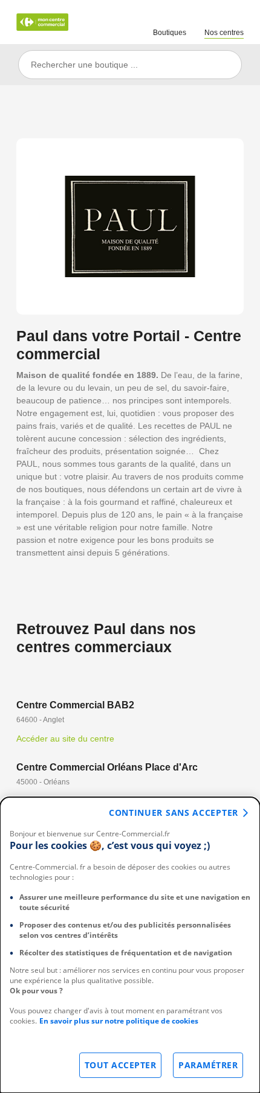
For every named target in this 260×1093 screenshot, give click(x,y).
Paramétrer (208, 1065)
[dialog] (130, 945)
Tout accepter (121, 1065)
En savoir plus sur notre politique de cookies (118, 1021)
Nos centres (224, 32)
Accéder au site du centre (65, 738)
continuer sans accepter (173, 812)
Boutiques (169, 32)
